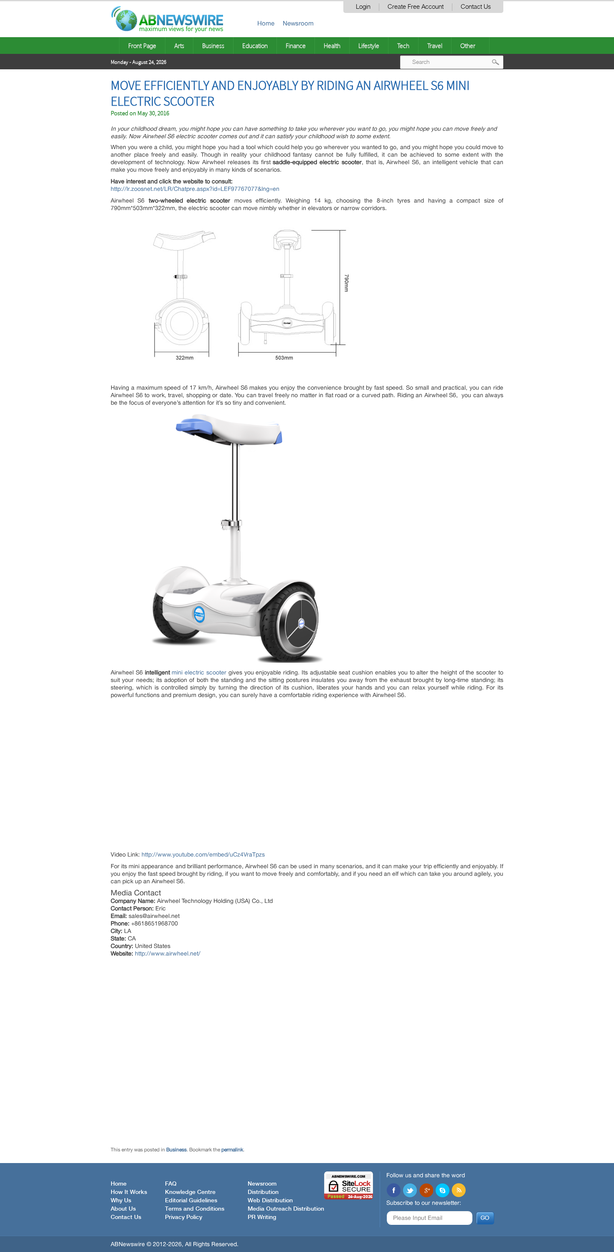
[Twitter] (410, 1191)
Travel (434, 45)
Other (467, 45)
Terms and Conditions (194, 1209)
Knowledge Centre (190, 1192)
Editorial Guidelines (191, 1201)
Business (213, 45)
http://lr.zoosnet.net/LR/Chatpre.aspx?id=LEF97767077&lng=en (195, 188)
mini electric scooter (199, 672)
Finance (296, 45)
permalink (232, 1150)
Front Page (142, 45)
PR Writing (262, 1217)
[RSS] (459, 1191)
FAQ (171, 1184)
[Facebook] (393, 1191)
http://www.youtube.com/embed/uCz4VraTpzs (203, 854)
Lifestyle (368, 45)
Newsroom (298, 23)
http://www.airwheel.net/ (167, 953)
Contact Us (476, 7)
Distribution (263, 1192)
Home (265, 23)
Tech (403, 45)
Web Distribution (270, 1201)
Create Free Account (416, 7)
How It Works (129, 1192)
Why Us (121, 1201)
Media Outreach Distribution (286, 1209)
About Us (123, 1209)
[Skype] (442, 1191)
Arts (179, 45)
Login (363, 7)
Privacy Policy (183, 1217)
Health (332, 45)
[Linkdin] (426, 1191)
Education (255, 45)
